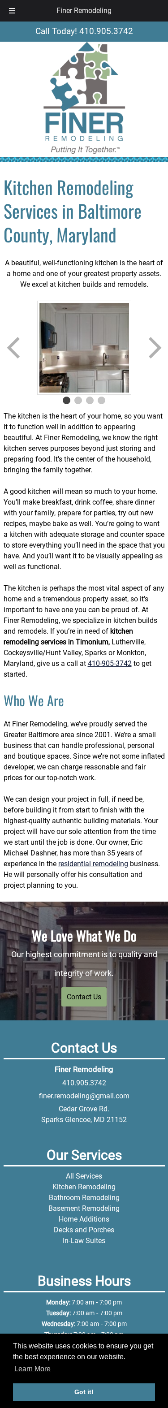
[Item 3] (90, 401)
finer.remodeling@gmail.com (84, 1096)
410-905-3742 (110, 663)
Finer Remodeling (84, 10)
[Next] (154, 348)
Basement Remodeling (84, 1208)
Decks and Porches (84, 1230)
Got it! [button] (84, 1391)
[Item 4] (102, 401)
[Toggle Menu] (12, 11)
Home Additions (84, 1219)
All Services (84, 1176)
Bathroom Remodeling (84, 1197)
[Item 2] (78, 401)
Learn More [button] (32, 1369)
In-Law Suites (84, 1240)
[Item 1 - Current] (67, 401)
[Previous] (14, 348)
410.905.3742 (84, 1083)
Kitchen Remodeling (84, 1187)
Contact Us (84, 997)
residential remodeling (93, 863)
